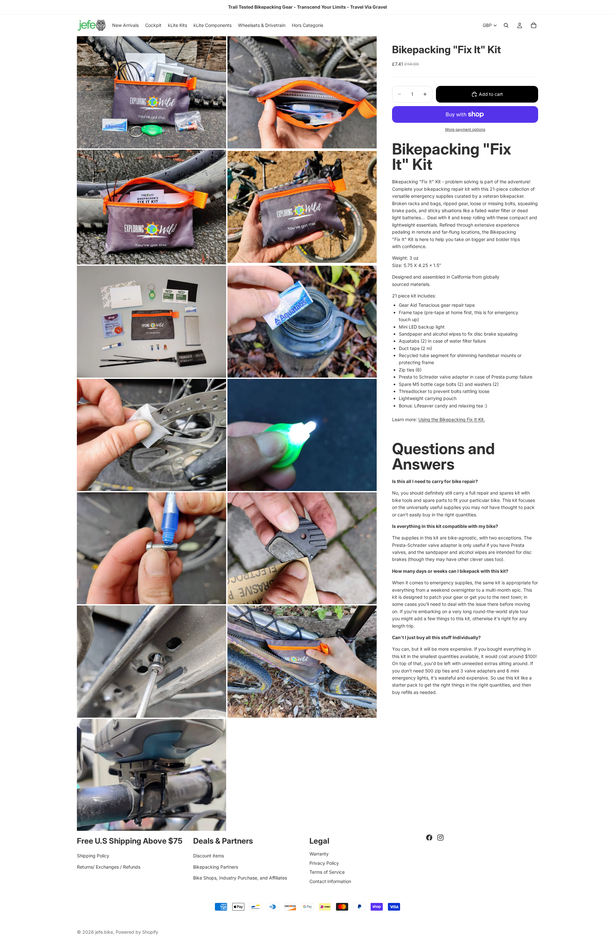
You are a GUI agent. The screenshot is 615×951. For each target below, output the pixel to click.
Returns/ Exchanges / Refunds (108, 867)
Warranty (319, 853)
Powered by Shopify (137, 932)
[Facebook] (429, 837)
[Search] (506, 25)
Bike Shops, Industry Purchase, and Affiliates (240, 877)
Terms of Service (327, 872)
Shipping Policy (93, 855)
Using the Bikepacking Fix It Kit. (451, 419)
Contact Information (330, 881)
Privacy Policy (324, 863)
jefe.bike (104, 932)
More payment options (465, 129)
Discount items (208, 855)
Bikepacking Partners (215, 867)
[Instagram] (440, 837)
